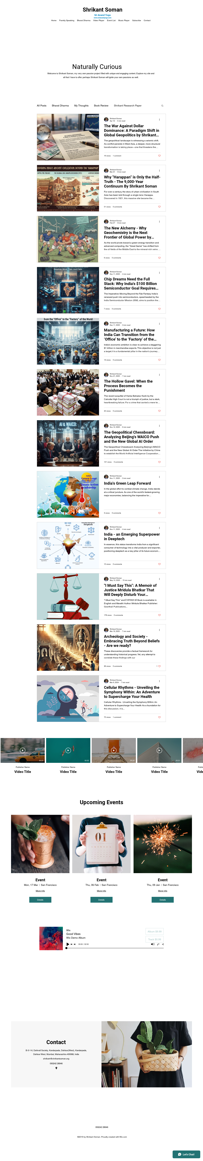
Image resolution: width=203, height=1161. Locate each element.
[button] (162, 105)
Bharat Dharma (60, 105)
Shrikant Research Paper (128, 105)
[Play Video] (22, 750)
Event (40, 880)
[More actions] (160, 119)
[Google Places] (56, 1068)
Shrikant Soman (102, 9)
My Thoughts (81, 105)
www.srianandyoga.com (102, 18)
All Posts (41, 105)
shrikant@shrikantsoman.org (56, 1058)
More (150, 105)
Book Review (101, 105)
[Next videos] (199, 749)
